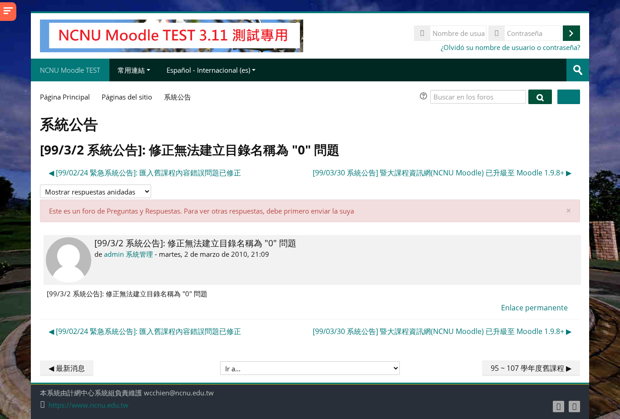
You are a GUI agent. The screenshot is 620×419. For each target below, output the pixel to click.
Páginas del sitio (127, 96)
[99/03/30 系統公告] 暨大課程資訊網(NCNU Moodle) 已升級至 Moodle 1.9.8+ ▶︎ (442, 173)
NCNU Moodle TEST (70, 70)
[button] (424, 97)
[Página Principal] (171, 35)
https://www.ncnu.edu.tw (88, 405)
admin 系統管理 (128, 254)
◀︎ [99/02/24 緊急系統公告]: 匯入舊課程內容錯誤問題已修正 (145, 173)
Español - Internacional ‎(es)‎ (208, 70)
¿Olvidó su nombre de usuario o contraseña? (510, 47)
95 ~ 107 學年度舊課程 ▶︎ (531, 368)
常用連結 (131, 70)
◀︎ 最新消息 (67, 368)
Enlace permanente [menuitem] (534, 308)
